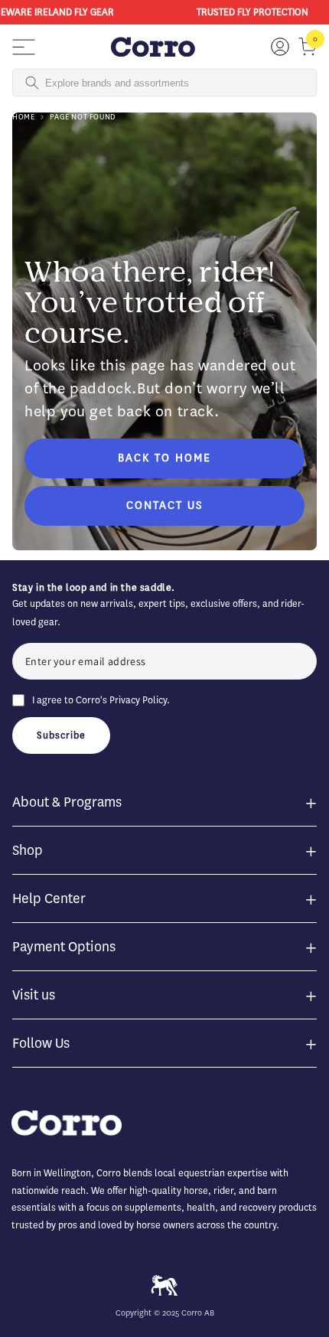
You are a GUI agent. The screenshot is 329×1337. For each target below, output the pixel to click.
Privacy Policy (138, 699)
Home (23, 117)
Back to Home (164, 458)
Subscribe (61, 735)
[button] (23, 47)
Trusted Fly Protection (250, 11)
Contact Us (164, 505)
